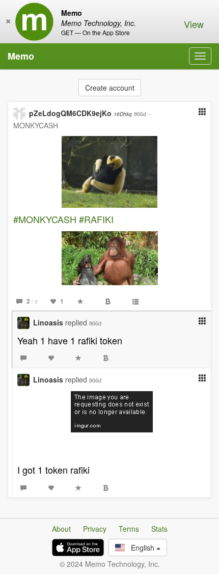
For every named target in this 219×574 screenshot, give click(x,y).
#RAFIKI (96, 219)
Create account (109, 88)
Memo (21, 56)
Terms (129, 529)
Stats (159, 529)
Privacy (94, 529)
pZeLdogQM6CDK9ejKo (80, 113)
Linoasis (48, 322)
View (194, 24)
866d (140, 114)
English (140, 547)
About (61, 529)
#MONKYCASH (44, 219)
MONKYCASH (35, 125)
